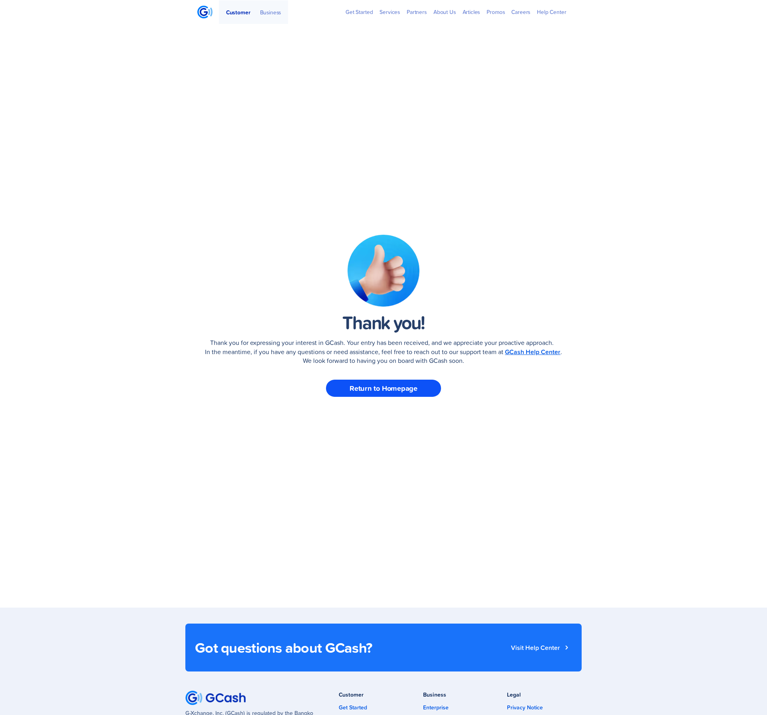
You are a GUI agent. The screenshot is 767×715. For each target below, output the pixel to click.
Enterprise (436, 707)
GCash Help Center (532, 351)
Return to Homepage (383, 388)
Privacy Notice (525, 707)
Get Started (353, 707)
